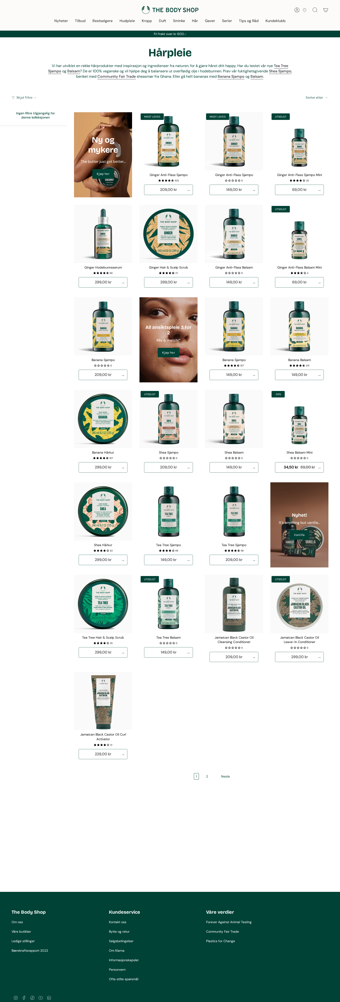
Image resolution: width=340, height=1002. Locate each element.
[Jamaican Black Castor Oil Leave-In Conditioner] (299, 604)
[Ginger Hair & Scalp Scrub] (168, 234)
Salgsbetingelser (121, 941)
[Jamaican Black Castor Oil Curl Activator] (103, 701)
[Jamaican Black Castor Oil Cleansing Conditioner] (234, 604)
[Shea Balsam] (234, 419)
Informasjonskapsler (124, 960)
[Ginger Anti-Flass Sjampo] (168, 141)
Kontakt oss (117, 922)
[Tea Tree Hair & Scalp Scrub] (103, 604)
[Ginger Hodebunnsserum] (103, 234)
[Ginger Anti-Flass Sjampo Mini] (299, 141)
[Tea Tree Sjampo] (168, 511)
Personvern (117, 969)
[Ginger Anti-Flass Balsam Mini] (299, 234)
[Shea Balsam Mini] (299, 419)
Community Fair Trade (222, 931)
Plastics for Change (220, 941)
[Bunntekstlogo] (29, 898)
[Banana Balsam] (299, 326)
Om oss (17, 922)
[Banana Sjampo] (103, 326)
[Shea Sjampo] (168, 419)
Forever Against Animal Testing (229, 922)
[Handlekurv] (325, 10)
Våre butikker (21, 931)
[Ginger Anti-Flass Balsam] (234, 234)
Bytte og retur (119, 931)
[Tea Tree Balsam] (168, 604)
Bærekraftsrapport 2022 (30, 950)
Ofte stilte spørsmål (123, 979)
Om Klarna (116, 950)
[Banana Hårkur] (103, 419)
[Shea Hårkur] (103, 511)
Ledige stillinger (23, 941)
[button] (61, 21)
